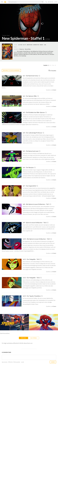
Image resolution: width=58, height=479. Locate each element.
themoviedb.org (6, 333)
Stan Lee (22, 49)
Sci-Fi (24, 44)
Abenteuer (29, 44)
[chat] (46, 2)
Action (20, 44)
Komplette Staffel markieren (11, 70)
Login (55, 1)
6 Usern (54, 90)
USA (45, 44)
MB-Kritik (23, 338)
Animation (36, 44)
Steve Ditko (28, 49)
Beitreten (50, 1)
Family (41, 44)
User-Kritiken (33, 338)
